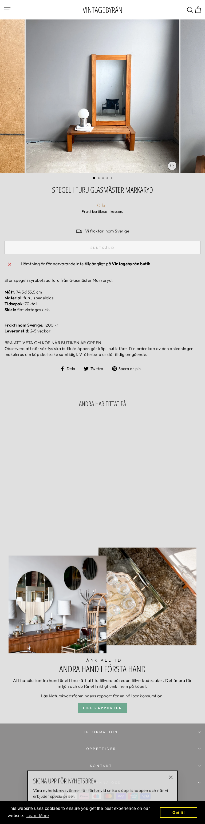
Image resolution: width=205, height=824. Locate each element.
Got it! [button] (178, 812)
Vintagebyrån (103, 10)
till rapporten (102, 708)
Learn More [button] (37, 815)
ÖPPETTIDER (101, 748)
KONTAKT (101, 765)
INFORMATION (101, 732)
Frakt (86, 211)
